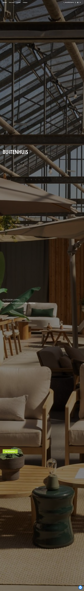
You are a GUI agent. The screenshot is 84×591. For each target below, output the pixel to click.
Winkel (5, 2)
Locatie (18, 2)
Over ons (11, 2)
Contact (25, 2)
